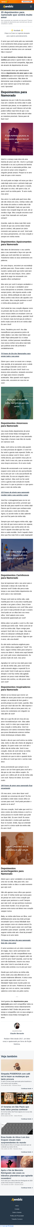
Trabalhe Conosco (17, 1219)
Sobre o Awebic (17, 1212)
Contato (17, 1209)
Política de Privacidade (17, 1216)
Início (17, 1205)
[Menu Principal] (31, 7)
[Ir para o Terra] (5, 2)
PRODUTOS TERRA (27, 1)
